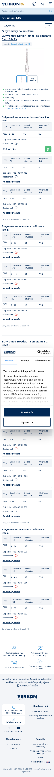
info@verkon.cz (13, 722)
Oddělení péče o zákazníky (40, 745)
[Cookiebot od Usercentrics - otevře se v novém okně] (38, 352)
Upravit (25, 422)
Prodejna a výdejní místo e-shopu (40, 752)
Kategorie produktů (11, 18)
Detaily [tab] (25, 360)
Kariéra (13, 748)
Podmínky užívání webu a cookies (40, 716)
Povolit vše (27, 412)
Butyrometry (9, 25)
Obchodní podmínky (41, 711)
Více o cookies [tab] (43, 360)
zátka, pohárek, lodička (15, 108)
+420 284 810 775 (13, 710)
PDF (48, 25)
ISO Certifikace (13, 744)
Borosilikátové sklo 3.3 (20, 44)
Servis (40, 757)
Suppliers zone (38, 762)
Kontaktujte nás (11, 181)
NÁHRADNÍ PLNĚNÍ (29, 685)
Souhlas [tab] (9, 360)
